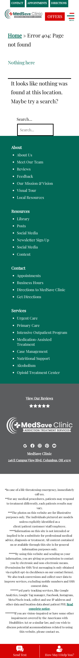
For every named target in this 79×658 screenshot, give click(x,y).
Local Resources (30, 197)
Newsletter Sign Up (33, 239)
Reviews (24, 168)
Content (24, 254)
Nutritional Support (33, 358)
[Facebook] (32, 445)
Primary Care (28, 325)
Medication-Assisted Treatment (34, 342)
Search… (24, 119)
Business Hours (30, 282)
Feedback (25, 176)
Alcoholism (26, 365)
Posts (21, 225)
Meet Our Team (30, 161)
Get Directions (29, 296)
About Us (24, 154)
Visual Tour (26, 190)
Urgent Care (27, 318)
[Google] (25, 445)
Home (15, 35)
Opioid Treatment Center (38, 372)
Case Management (32, 351)
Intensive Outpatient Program (42, 332)
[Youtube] (54, 445)
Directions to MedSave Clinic (41, 289)
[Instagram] (40, 445)
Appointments (29, 275)
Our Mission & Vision (35, 183)
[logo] (31, 17)
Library (23, 218)
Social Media (27, 232)
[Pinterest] (47, 445)
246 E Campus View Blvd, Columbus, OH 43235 (39, 460)
